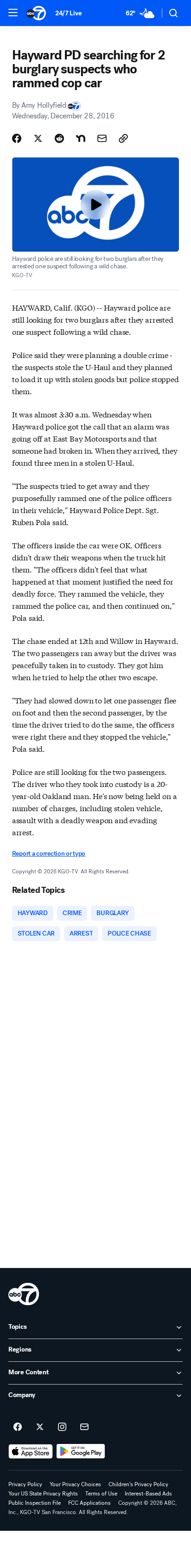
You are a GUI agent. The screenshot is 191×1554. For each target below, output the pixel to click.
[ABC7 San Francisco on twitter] (40, 1427)
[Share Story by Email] (102, 138)
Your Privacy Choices (75, 1484)
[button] (13, 12)
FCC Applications (89, 1503)
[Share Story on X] (38, 138)
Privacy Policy (25, 1484)
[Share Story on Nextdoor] (81, 138)
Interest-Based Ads (148, 1493)
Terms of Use (101, 1493)
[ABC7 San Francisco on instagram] (62, 1427)
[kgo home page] (23, 1294)
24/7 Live (68, 13)
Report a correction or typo (48, 853)
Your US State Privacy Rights (43, 1493)
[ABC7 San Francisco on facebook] (17, 1427)
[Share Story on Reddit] (59, 138)
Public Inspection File (34, 1503)
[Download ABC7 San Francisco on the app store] (30, 1451)
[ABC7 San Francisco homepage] (36, 13)
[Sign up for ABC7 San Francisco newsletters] (84, 1427)
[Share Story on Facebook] (17, 138)
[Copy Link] (123, 138)
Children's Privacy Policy (138, 1484)
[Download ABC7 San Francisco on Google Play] (81, 1451)
